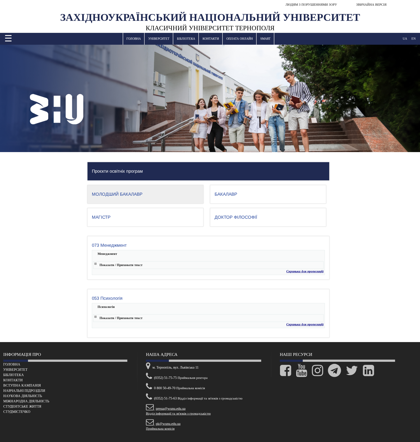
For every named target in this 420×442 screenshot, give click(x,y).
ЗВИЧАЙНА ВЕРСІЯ (371, 4)
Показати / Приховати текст (121, 265)
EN (413, 38)
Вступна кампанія (22, 385)
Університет (159, 38)
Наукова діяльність (22, 396)
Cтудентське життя (22, 406)
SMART (265, 38)
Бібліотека (186, 38)
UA (405, 38)
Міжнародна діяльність (26, 401)
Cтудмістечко (16, 412)
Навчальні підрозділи (24, 390)
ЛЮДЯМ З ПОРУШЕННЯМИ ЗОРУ (311, 4)
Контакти (211, 38)
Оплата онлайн (239, 38)
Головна (133, 38)
